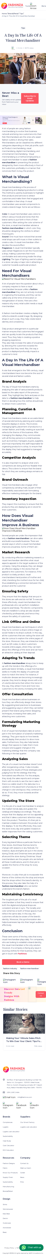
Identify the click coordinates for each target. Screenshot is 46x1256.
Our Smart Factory (27, 1122)
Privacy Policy (9, 1248)
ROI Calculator (8, 1150)
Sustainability (8, 1136)
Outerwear (7, 1223)
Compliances (7, 1122)
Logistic (5, 1127)
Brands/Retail (13, 14)
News (22, 1177)
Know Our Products (10, 1173)
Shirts (5, 1204)
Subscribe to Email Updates (30, 98)
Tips (21, 14)
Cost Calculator (8, 1145)
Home (4, 14)
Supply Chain (8, 1177)
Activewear (7, 1228)
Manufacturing (8, 1186)
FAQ (22, 1182)
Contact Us (24, 1163)
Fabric (5, 1168)
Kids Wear (6, 1214)
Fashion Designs (9, 1163)
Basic (5, 1232)
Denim (5, 1218)
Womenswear (8, 1209)
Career (22, 1173)
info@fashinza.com (25, 1097)
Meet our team (25, 1168)
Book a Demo (23, 962)
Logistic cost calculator (11, 1132)
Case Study (7, 1141)
